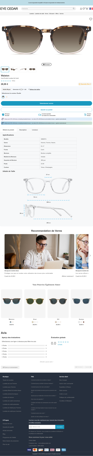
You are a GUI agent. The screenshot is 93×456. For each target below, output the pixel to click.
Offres (57, 13)
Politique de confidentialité (66, 397)
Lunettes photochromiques (10, 394)
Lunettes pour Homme (9, 387)
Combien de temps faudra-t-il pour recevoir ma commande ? (43, 408)
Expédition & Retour (65, 387)
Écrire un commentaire (11, 367)
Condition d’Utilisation (65, 401)
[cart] (87, 9)
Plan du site (6, 444)
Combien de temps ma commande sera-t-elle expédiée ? (44, 403)
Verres (46, 13)
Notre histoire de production (11, 441)
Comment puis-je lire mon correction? (40, 387)
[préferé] (84, 9)
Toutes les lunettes (8, 380)
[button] (90, 255)
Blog (4, 434)
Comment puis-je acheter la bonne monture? (42, 383)
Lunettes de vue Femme (10, 383)
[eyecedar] (9, 8)
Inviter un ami (63, 394)
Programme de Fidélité (9, 437)
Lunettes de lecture (8, 397)
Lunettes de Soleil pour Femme (12, 407)
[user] (81, 9)
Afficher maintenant (67, 276)
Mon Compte (63, 380)
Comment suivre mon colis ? (38, 413)
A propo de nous (7, 423)
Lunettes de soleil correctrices (11, 401)
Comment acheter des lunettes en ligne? (41, 380)
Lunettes (32, 13)
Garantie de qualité (8, 427)
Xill (58, 319)
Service (62, 13)
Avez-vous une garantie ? (37, 399)
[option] (11, 308)
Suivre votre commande (66, 383)
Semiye (81, 319)
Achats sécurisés (7, 430)
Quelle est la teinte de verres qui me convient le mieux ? (43, 391)
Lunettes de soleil (39, 13)
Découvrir (51, 13)
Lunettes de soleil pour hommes (12, 411)
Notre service (63, 390)
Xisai (35, 319)
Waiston (11, 319)
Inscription (60, 427)
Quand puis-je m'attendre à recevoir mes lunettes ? (43, 395)
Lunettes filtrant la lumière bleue (12, 390)
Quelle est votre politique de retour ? (40, 416)
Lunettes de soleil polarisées (11, 404)
